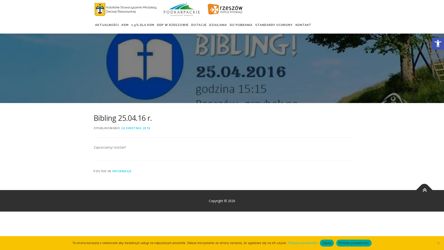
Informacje (122, 171)
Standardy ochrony (274, 25)
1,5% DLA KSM (142, 25)
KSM (125, 25)
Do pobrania (241, 25)
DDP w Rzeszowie (172, 25)
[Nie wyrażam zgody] (438, 243)
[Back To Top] (424, 190)
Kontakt (303, 25)
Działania (218, 25)
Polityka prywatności (303, 243)
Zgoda (326, 243)
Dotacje (199, 25)
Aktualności (107, 25)
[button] (438, 44)
